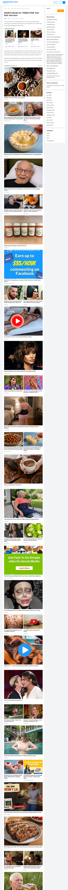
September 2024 (51, 115)
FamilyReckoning (51, 71)
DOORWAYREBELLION (52, 73)
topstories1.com (10, 2)
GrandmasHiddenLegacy (53, 42)
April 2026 (49, 100)
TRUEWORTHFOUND (52, 19)
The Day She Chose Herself (53, 52)
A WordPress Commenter (53, 85)
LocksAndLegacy (51, 22)
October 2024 (50, 112)
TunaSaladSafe (50, 29)
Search (48, 8)
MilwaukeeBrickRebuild (52, 39)
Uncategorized (50, 140)
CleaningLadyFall (51, 47)
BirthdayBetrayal (51, 68)
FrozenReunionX (51, 24)
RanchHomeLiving (51, 49)
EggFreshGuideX (51, 27)
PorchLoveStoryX (51, 32)
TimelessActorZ (50, 34)
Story (48, 138)
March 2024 (50, 120)
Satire (9, 8)
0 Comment (21, 18)
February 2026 (50, 105)
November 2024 (51, 110)
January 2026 (50, 107)
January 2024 (50, 125)
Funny (48, 133)
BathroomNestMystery (52, 66)
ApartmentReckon (51, 44)
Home (5, 8)
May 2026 (49, 97)
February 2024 (50, 122)
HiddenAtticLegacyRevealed (53, 37)
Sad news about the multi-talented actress (53, 76)
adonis (9, 18)
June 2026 (49, 95)
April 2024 (49, 117)
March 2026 (50, 102)
